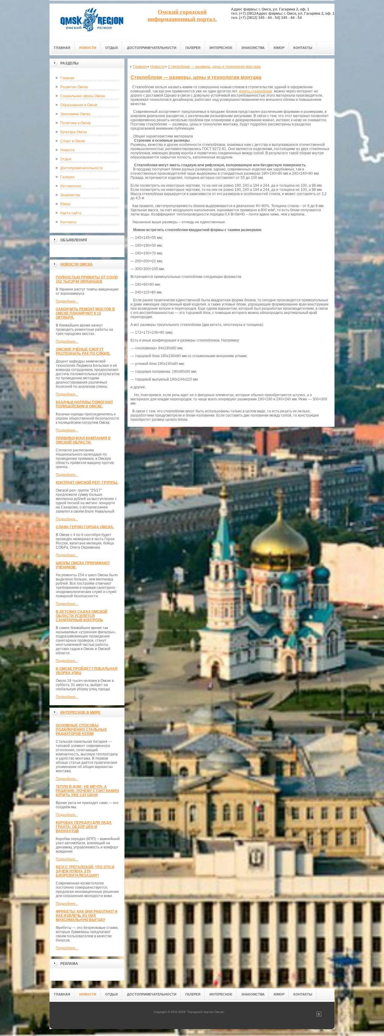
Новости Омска (76, 264)
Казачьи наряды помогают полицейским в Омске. (84, 404)
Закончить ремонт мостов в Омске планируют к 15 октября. (85, 313)
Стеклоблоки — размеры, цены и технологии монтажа (195, 77)
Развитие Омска (74, 87)
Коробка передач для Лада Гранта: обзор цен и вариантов (84, 827)
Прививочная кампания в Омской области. (83, 440)
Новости (67, 150)
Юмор (65, 204)
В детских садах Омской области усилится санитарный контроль (81, 616)
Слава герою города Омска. (85, 527)
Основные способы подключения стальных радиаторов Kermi (81, 729)
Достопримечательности (81, 168)
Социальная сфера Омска (82, 96)
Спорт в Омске (72, 141)
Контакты (68, 222)
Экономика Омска (75, 114)
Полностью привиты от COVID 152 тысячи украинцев (87, 279)
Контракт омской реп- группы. (87, 482)
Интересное (70, 186)
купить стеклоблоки (255, 91)
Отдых (65, 159)
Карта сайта (70, 213)
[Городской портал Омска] (92, 21)
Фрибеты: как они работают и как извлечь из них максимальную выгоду (87, 915)
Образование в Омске (79, 105)
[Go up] (318, 1015)
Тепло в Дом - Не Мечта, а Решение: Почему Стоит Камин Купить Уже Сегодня (87, 791)
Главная (67, 78)
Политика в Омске (75, 123)
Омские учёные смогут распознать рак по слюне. (83, 351)
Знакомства (70, 195)
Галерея (67, 177)
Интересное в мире (80, 712)
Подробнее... (67, 301)
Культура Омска (73, 132)
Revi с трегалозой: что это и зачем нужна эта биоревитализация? (85, 871)
